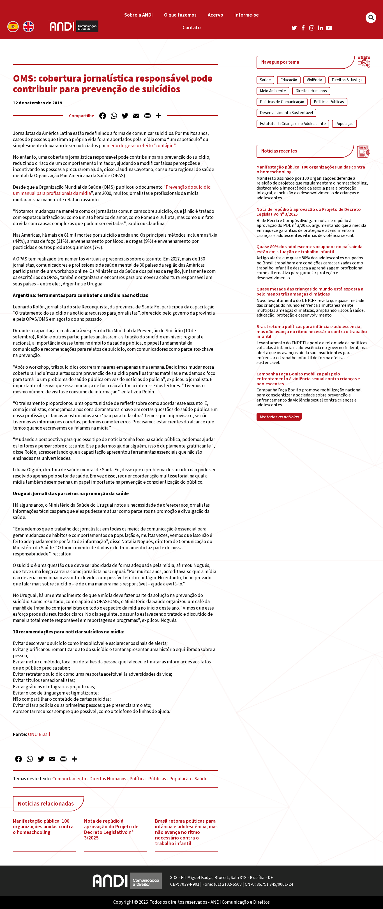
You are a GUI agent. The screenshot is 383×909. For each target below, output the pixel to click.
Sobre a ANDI (138, 15)
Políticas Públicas (148, 779)
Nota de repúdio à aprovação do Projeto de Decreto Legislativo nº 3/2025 (111, 829)
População (180, 779)
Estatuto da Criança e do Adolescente (293, 124)
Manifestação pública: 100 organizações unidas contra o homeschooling (43, 826)
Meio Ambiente (273, 91)
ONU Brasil (39, 734)
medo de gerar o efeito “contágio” (141, 145)
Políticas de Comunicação (282, 102)
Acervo (215, 15)
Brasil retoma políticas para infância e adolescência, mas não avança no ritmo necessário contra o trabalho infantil (186, 832)
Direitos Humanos (107, 779)
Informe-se (246, 15)
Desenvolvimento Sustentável (286, 113)
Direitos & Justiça (347, 80)
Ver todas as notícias (279, 417)
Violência (314, 80)
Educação (288, 80)
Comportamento (69, 779)
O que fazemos (180, 15)
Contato (192, 27)
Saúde (200, 779)
